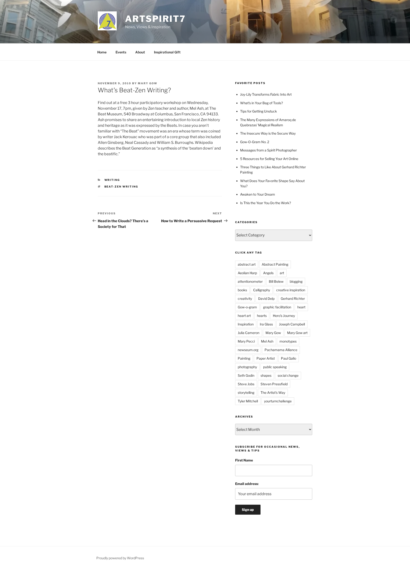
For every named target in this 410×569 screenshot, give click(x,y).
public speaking (275, 367)
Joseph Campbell (292, 324)
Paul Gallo (288, 358)
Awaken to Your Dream (257, 194)
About (140, 52)
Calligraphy (261, 290)
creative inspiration (290, 290)
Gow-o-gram (247, 307)
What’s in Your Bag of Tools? (261, 103)
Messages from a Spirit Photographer (268, 150)
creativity (245, 298)
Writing (112, 180)
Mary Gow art (297, 333)
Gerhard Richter (293, 298)
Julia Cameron (248, 333)
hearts (262, 316)
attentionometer (250, 281)
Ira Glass (266, 324)
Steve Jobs (246, 384)
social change (288, 375)
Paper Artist (265, 358)
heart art (244, 316)
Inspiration (246, 324)
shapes (266, 375)
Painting (244, 358)
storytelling (246, 392)
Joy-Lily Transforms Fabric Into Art (266, 94)
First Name (244, 460)
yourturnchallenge (278, 401)
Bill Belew (276, 281)
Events (121, 52)
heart (301, 307)
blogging (296, 281)
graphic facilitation (277, 307)
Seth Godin (246, 375)
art (282, 273)
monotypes (288, 341)
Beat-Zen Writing (121, 186)
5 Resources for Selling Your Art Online (269, 159)
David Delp (266, 298)
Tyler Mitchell (248, 401)
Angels (268, 273)
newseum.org (248, 350)
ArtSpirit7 (155, 19)
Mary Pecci (246, 341)
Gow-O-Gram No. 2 (254, 142)
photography (247, 367)
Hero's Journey (284, 316)
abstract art (247, 264)
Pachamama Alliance (281, 350)
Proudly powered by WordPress (120, 558)
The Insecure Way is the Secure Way (268, 133)
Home (102, 52)
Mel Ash (267, 341)
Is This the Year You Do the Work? (265, 203)
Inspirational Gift (167, 52)
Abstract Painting (275, 264)
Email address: (247, 484)
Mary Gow (147, 83)
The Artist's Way (273, 392)
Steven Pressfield (274, 384)
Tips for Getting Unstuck (258, 111)
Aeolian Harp (247, 273)
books (242, 290)
